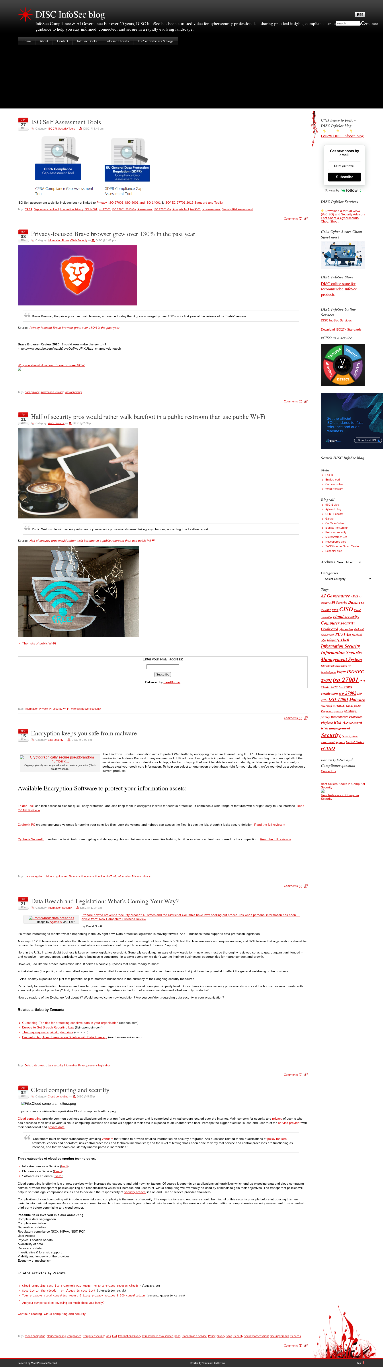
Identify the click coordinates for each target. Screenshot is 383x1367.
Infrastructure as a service (157, 1336)
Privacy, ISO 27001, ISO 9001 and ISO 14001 (129, 202)
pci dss (357, 706)
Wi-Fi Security (56, 423)
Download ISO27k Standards (341, 329)
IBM (114, 1336)
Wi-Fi (66, 708)
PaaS (58, 1171)
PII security (55, 708)
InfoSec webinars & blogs (155, 41)
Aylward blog (333, 509)
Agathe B (56, 922)
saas (229, 1336)
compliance (74, 1336)
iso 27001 (105, 209)
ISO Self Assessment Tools (66, 121)
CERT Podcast (334, 514)
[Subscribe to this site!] (360, 16)
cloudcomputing (56, 1336)
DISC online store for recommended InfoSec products (339, 289)
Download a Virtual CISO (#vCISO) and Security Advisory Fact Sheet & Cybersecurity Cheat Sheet (343, 216)
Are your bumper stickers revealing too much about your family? (63, 1302)
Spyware (340, 742)
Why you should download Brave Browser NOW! (51, 365)
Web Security (79, 240)
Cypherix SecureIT (31, 839)
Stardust (52, 1363)
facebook (357, 635)
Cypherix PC (26, 824)
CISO (346, 609)
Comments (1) (293, 1345)
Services (295, 1336)
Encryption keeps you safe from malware (84, 733)
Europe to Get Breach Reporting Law (48, 1027)
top (359, 1363)
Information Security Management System (341, 655)
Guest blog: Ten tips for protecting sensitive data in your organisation (70, 1022)
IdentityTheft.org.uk (336, 527)
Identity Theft (108, 876)
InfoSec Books (87, 41)
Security (238, 1336)
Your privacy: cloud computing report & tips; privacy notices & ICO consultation (83, 1295)
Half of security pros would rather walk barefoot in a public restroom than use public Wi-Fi (148, 416)
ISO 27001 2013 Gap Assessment (132, 209)
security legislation (99, 1065)
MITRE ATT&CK (343, 706)
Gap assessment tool (46, 209)
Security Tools (66, 128)
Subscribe (344, 177)
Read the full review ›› (269, 824)
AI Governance (335, 595)
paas (177, 1336)
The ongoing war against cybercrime (47, 1032)
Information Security (60, 907)
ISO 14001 (90, 209)
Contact (62, 41)
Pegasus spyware (332, 711)
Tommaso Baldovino (213, 1363)
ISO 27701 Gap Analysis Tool (171, 209)
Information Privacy (71, 209)
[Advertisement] (191, 77)
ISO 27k (52, 128)
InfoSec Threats (117, 41)
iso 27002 (347, 693)
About (44, 41)
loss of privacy (73, 392)
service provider (289, 1123)
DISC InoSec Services (336, 320)
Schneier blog (333, 551)
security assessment (256, 1336)
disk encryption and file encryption (65, 876)
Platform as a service (194, 1336)
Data (28, 1065)
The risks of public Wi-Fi (39, 643)
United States (355, 742)
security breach (135, 1192)
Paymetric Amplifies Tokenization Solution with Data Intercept (64, 1037)
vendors (107, 1138)
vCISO (328, 748)
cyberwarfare (346, 629)
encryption (93, 876)
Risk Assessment (348, 722)
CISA (335, 610)
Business (356, 602)
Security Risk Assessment (237, 209)
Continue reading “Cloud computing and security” (52, 1314)
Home (26, 41)
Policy (211, 1336)
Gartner (329, 518)
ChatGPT (326, 610)
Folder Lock (26, 806)
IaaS (64, 1166)
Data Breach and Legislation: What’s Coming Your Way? (105, 900)
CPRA (28, 209)
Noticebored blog (335, 541)
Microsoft (326, 706)
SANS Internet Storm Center (342, 546)
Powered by (332, 190)
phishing (350, 711)
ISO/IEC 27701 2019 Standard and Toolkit (193, 202)
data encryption (34, 876)
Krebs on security (335, 532)
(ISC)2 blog (332, 504)
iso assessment (211, 209)
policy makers (277, 1138)
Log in (329, 475)
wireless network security (86, 708)
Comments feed (334, 484)
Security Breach (279, 1336)
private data (56, 1127)
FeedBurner (172, 682)
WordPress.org (334, 488)
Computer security (93, 1336)
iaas (108, 1336)
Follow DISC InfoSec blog (342, 135)
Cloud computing (58, 1096)
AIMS (354, 596)
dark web (359, 629)
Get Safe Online (334, 523)
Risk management (335, 728)
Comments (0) (293, 218)
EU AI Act (343, 634)
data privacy (32, 392)
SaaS (58, 1176)
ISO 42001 (338, 699)
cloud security (346, 616)
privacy (146, 876)
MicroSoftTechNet (336, 537)
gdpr (323, 640)
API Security (338, 602)
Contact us (328, 771)
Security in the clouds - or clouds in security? (58, 1290)
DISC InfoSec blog (70, 14)
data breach (39, 1065)
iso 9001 (195, 209)
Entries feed (332, 479)
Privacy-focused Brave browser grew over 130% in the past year (113, 233)
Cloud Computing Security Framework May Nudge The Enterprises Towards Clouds (80, 1285)
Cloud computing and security (70, 1089)
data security (55, 739)
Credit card (329, 628)
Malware (357, 699)
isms (341, 671)
